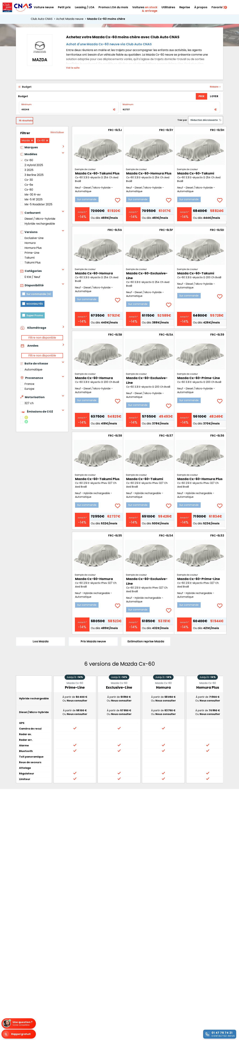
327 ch (29, 403)
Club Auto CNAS (43, 19)
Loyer (214, 96)
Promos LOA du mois (113, 7)
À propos (200, 7)
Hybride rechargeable (39, 224)
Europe (29, 389)
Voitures (144, 7)
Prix (201, 96)
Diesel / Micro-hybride (39, 219)
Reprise (184, 7)
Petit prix (64, 7)
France (29, 384)
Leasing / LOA (84, 7)
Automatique (33, 369)
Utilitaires (168, 7)
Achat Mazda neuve (71, 19)
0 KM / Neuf (32, 277)
